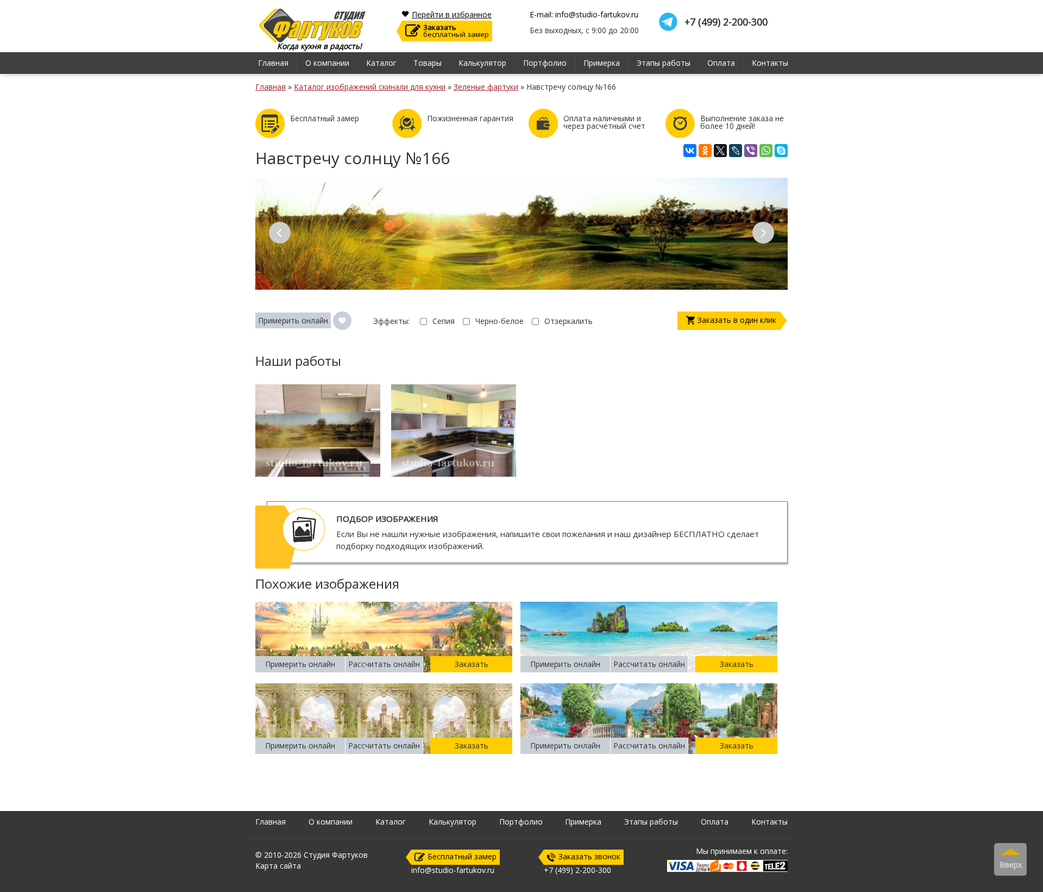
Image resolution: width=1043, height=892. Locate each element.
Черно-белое (499, 321)
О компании (327, 63)
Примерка (601, 63)
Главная (273, 63)
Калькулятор (482, 63)
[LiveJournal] (735, 150)
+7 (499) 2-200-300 (726, 22)
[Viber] (750, 150)
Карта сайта (278, 865)
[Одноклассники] (705, 150)
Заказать (471, 664)
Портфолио (545, 63)
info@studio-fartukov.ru (452, 870)
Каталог (381, 63)
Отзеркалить (568, 321)
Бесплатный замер (462, 856)
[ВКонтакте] (689, 150)
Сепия (443, 321)
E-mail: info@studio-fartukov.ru (584, 14)
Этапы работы (663, 63)
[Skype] (781, 150)
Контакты (770, 63)
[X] (720, 150)
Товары (427, 63)
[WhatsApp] (765, 150)
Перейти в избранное (452, 14)
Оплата (721, 63)
